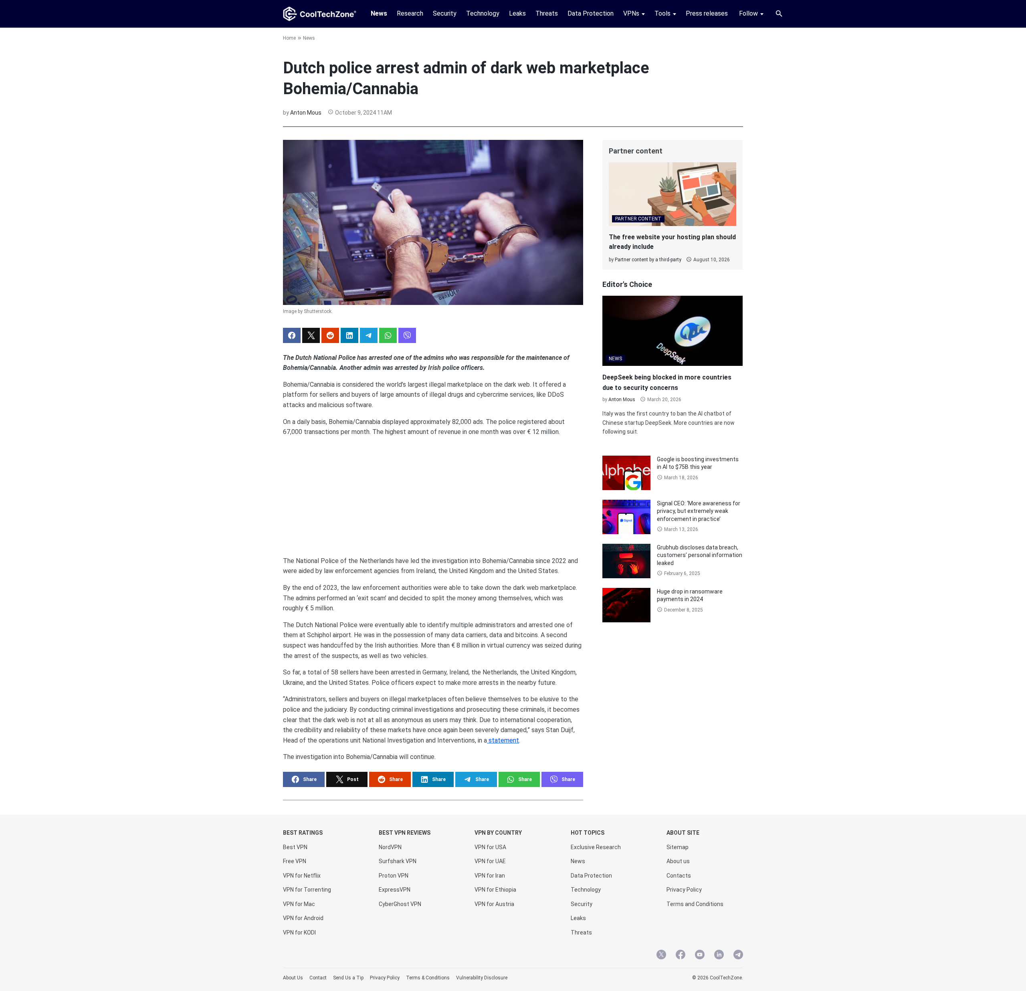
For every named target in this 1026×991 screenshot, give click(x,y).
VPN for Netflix (302, 875)
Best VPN (295, 847)
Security (444, 13)
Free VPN (294, 861)
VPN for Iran (490, 875)
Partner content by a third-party (648, 259)
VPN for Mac (299, 904)
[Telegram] (738, 956)
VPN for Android (303, 918)
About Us (293, 978)
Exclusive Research (596, 847)
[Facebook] (680, 956)
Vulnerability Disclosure (481, 978)
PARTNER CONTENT (638, 219)
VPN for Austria (494, 904)
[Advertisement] (433, 493)
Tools (662, 13)
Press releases (707, 13)
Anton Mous (305, 112)
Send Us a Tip (348, 978)
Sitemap (677, 847)
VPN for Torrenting (307, 889)
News (379, 13)
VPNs (631, 13)
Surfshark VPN (397, 861)
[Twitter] (661, 956)
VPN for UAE (490, 861)
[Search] (779, 13)
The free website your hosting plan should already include (672, 241)
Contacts (678, 875)
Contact (318, 978)
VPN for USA (490, 847)
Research (410, 13)
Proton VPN (393, 875)
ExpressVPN (394, 889)
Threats (546, 13)
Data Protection (591, 13)
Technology (482, 13)
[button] (292, 335)
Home (289, 38)
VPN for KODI (299, 932)
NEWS (615, 358)
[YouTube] (700, 956)
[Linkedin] (719, 956)
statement (503, 740)
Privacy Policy (684, 889)
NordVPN (390, 847)
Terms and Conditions (694, 904)
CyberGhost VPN (400, 904)
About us (678, 861)
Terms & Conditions (428, 978)
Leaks (517, 13)
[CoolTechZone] (319, 13)
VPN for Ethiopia (495, 889)
